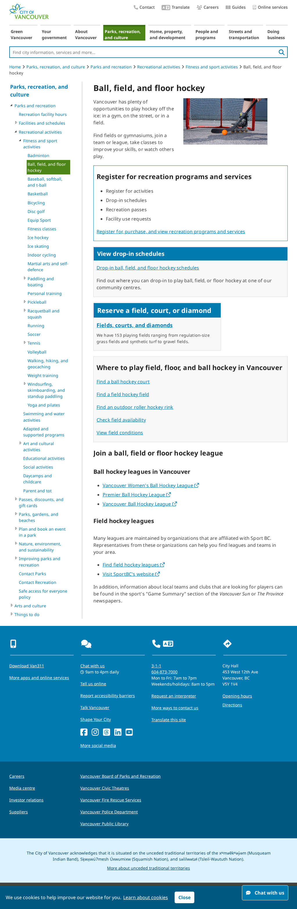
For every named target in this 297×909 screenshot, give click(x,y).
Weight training (43, 375)
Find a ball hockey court (123, 381)
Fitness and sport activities (212, 67)
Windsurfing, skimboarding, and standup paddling (46, 390)
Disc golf (36, 211)
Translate (181, 7)
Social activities (38, 467)
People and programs (206, 34)
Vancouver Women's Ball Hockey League (151, 485)
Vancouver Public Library (104, 823)
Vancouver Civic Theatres (104, 788)
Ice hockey (38, 237)
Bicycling (36, 202)
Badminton (38, 155)
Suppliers (18, 812)
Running (36, 325)
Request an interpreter (173, 696)
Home (15, 67)
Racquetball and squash (43, 314)
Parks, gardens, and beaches (38, 517)
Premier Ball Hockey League (137, 494)
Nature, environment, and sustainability (40, 547)
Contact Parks (32, 573)
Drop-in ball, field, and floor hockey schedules (148, 268)
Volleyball (37, 352)
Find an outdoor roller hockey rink (135, 407)
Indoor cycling (42, 255)
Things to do (27, 614)
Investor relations (26, 800)
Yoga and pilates (44, 405)
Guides (239, 7)
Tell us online (93, 683)
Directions (232, 705)
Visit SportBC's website (131, 574)
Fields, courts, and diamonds (135, 325)
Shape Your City (95, 719)
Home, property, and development (167, 34)
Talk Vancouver (94, 707)
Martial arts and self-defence (48, 266)
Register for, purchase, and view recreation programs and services (171, 231)
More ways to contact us (174, 708)
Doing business (276, 34)
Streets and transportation (244, 34)
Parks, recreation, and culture (123, 34)
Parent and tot (37, 490)
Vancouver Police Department (109, 812)
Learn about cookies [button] (145, 897)
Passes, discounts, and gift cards (41, 502)
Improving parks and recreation (39, 561)
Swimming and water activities (44, 416)
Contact (147, 7)
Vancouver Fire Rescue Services (110, 800)
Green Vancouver (21, 34)
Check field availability (121, 420)
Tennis (34, 343)
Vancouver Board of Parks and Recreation (120, 776)
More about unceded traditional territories (148, 868)
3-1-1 (156, 665)
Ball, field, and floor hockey (47, 167)
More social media (98, 745)
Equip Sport (39, 220)
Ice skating (38, 246)
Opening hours (237, 696)
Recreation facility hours (43, 114)
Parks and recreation (111, 67)
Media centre (22, 788)
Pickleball (37, 302)
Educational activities (44, 458)
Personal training (45, 293)
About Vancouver (86, 34)
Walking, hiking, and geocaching (48, 363)
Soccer (34, 334)
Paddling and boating (41, 281)
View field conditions (120, 432)
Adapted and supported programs (43, 432)
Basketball (38, 193)
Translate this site (168, 719)
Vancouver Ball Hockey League (140, 504)
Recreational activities (158, 67)
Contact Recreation (37, 582)
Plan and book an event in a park (42, 532)
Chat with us (92, 665)
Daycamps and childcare (37, 478)
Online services (273, 7)
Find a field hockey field (123, 394)
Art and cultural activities (38, 446)
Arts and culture (30, 606)
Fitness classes (42, 229)
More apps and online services (39, 677)
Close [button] (184, 897)
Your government (54, 34)
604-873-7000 (164, 672)
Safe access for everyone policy (43, 594)
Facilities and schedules (42, 123)
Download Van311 (26, 665)
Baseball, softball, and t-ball (45, 182)
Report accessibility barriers (107, 695)
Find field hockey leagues (134, 565)
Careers (211, 7)
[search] (281, 52)
